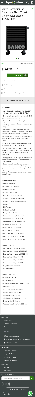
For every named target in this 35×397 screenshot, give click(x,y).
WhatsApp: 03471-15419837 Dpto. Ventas (18, 339)
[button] (16, 58)
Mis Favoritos (7, 370)
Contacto (6, 327)
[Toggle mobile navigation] (2, 2)
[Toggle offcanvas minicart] (32, 2)
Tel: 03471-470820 (11, 342)
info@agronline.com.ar (12, 336)
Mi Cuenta (6, 367)
